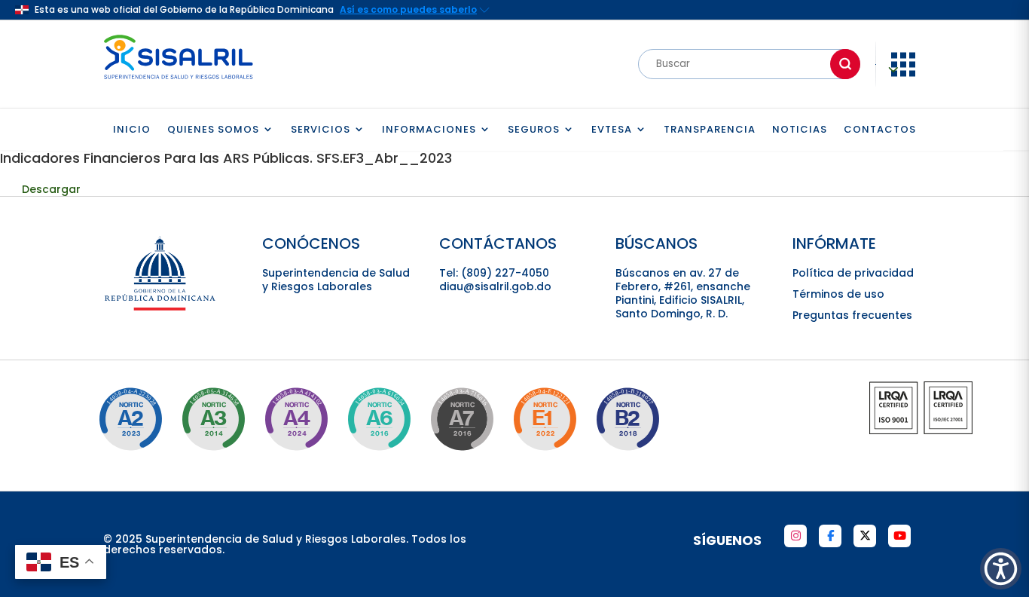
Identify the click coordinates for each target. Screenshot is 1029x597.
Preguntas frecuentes (852, 315)
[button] (1000, 568)
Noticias (799, 130)
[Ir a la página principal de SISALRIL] (178, 82)
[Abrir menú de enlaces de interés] (903, 75)
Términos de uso (838, 294)
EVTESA (611, 130)
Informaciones (429, 130)
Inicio (132, 130)
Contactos (880, 130)
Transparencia (710, 130)
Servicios (320, 130)
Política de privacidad (853, 272)
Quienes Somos (213, 130)
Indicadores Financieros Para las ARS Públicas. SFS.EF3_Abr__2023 (226, 157)
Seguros (534, 130)
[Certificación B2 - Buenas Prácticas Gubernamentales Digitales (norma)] (627, 419)
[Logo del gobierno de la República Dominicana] (161, 308)
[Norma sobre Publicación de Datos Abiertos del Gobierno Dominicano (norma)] (213, 419)
